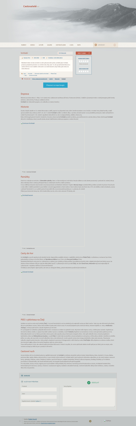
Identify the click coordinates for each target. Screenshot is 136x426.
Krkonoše (63, 53)
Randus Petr (27, 58)
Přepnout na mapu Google (55, 85)
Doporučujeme (61, 45)
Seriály (32, 45)
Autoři (41, 45)
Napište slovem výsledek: (31, 401)
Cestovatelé (31, 6)
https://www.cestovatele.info (39, 79)
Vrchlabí (64, 79)
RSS (90, 421)
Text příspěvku (67, 386)
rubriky (51, 79)
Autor (23, 393)
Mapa (79, 45)
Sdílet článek (82, 53)
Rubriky (23, 45)
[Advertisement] (68, 27)
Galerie (49, 45)
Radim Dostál (32, 419)
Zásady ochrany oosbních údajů (48, 423)
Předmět (24, 386)
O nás (71, 45)
